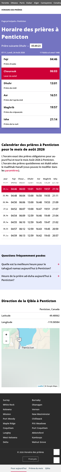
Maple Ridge (9, 423)
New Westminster (41, 414)
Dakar (29, 2)
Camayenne (46, 2)
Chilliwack (37, 418)
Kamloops (37, 437)
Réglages (57, 460)
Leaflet (40, 386)
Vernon (35, 409)
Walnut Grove (39, 442)
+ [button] (6, 334)
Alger (36, 2)
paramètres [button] (11, 170)
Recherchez (58, 9)
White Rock (8, 404)
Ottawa (14, 2)
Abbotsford (38, 432)
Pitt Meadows (39, 423)
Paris (22, 2)
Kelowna (7, 409)
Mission (7, 414)
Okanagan (37, 404)
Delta (5, 442)
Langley (7, 432)
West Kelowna (10, 437)
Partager (57, 452)
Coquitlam (8, 428)
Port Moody (9, 418)
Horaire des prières (11, 9)
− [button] (6, 341)
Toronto (5, 2)
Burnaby (36, 400)
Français (32, 459)
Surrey (6, 400)
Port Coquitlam (40, 428)
